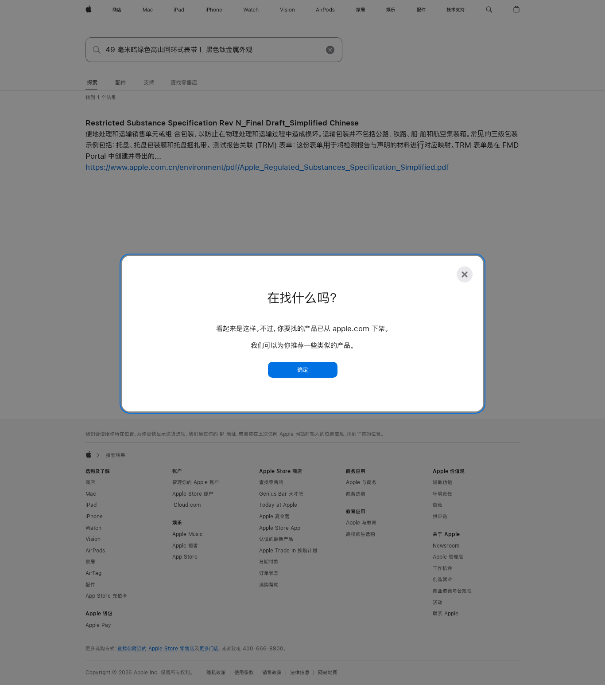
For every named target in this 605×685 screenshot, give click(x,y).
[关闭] (464, 274)
